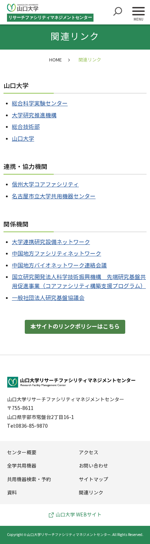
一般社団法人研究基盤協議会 (48, 298)
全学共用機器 (21, 466)
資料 (12, 493)
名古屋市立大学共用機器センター (54, 196)
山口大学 (23, 138)
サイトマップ (93, 480)
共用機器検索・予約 (29, 480)
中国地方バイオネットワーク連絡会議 (59, 265)
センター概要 (21, 453)
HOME (55, 60)
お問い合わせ (93, 466)
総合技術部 (26, 127)
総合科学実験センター (40, 103)
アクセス (88, 453)
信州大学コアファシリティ (45, 184)
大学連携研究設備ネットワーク (51, 242)
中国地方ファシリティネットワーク (56, 253)
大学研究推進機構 (34, 115)
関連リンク (91, 493)
